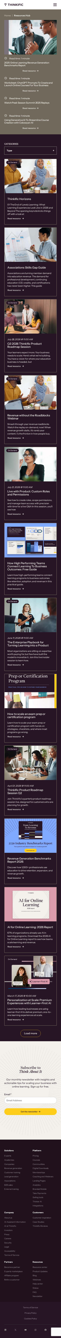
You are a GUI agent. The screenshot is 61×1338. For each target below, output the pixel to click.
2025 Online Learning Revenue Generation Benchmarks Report (26, 64)
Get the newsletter (29, 1111)
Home (7, 15)
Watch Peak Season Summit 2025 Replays (26, 102)
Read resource (30, 71)
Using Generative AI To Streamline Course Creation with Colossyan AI (26, 121)
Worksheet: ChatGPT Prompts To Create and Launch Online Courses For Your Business (28, 84)
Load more (30, 1033)
